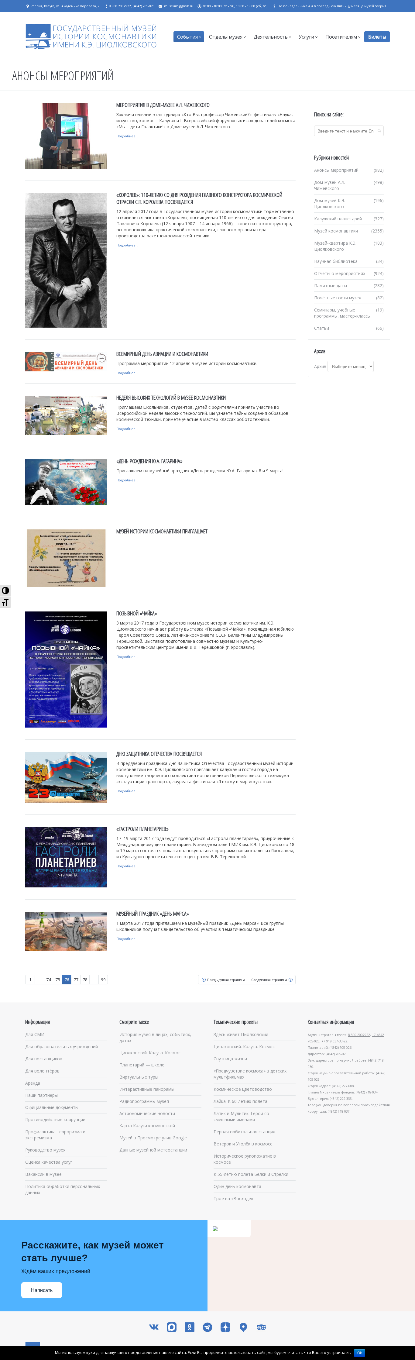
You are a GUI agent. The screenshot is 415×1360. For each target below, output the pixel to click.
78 (85, 980)
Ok (359, 1353)
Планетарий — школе (141, 1065)
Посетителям (341, 36)
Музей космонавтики (336, 231)
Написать (42, 1290)
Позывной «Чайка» (136, 613)
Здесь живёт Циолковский (241, 1034)
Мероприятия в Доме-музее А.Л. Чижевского (163, 105)
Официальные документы (51, 1107)
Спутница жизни (230, 1059)
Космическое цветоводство (243, 1089)
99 (103, 980)
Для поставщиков (43, 1059)
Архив (320, 366)
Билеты (377, 36)
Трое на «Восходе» (233, 1198)
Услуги (306, 36)
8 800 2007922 (359, 1035)
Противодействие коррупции (55, 1119)
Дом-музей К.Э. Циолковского (329, 203)
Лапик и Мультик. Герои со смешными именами (241, 1116)
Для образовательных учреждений (61, 1046)
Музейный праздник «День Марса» (152, 914)
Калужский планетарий (338, 219)
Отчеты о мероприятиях (339, 273)
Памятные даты (330, 285)
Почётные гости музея (337, 298)
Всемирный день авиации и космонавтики (162, 354)
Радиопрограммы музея (144, 1101)
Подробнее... (127, 136)
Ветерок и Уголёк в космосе (243, 1144)
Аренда (32, 1083)
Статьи (321, 328)
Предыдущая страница (226, 979)
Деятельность (271, 36)
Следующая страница (269, 979)
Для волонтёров (42, 1071)
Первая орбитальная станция (244, 1131)
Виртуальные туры (138, 1077)
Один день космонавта (237, 1186)
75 (57, 980)
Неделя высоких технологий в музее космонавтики (171, 397)
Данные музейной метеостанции (153, 1150)
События (187, 36)
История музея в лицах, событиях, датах (155, 1037)
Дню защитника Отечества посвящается (159, 754)
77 (76, 980)
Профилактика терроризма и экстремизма (55, 1135)
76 (66, 980)
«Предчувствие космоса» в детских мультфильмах (250, 1074)
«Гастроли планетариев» (142, 829)
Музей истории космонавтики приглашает (162, 531)
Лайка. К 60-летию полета (240, 1101)
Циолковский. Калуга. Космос (149, 1052)
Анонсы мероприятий (336, 170)
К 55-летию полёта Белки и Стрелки (251, 1174)
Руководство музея (45, 1150)
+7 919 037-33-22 (334, 1041)
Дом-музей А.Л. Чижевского (329, 185)
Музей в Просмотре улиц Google (153, 1138)
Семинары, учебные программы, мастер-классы (342, 313)
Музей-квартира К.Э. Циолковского (335, 246)
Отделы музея (225, 36)
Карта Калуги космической (147, 1125)
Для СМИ (34, 1034)
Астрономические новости (147, 1113)
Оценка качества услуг (48, 1162)
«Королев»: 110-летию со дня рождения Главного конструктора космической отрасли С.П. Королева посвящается (199, 198)
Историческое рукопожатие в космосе (245, 1159)
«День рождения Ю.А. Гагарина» (149, 461)
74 (48, 980)
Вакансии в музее (43, 1174)
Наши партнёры (41, 1095)
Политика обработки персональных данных (62, 1189)
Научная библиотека (336, 261)
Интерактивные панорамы (146, 1089)
